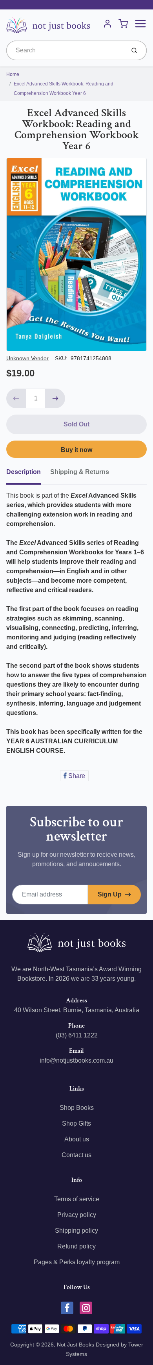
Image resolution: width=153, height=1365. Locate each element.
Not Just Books (75, 1344)
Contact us (76, 1155)
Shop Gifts (76, 1123)
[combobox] (65, 50)
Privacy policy (76, 1214)
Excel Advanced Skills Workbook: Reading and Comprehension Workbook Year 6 (63, 88)
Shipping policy (76, 1230)
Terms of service (76, 1199)
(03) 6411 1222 (77, 1035)
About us (76, 1139)
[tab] (28, 474)
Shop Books (77, 1107)
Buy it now (76, 449)
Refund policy (76, 1246)
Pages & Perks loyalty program (77, 1262)
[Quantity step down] (16, 398)
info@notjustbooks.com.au (76, 1060)
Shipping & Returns (79, 472)
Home (12, 74)
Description (23, 472)
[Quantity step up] (55, 398)
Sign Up (110, 894)
